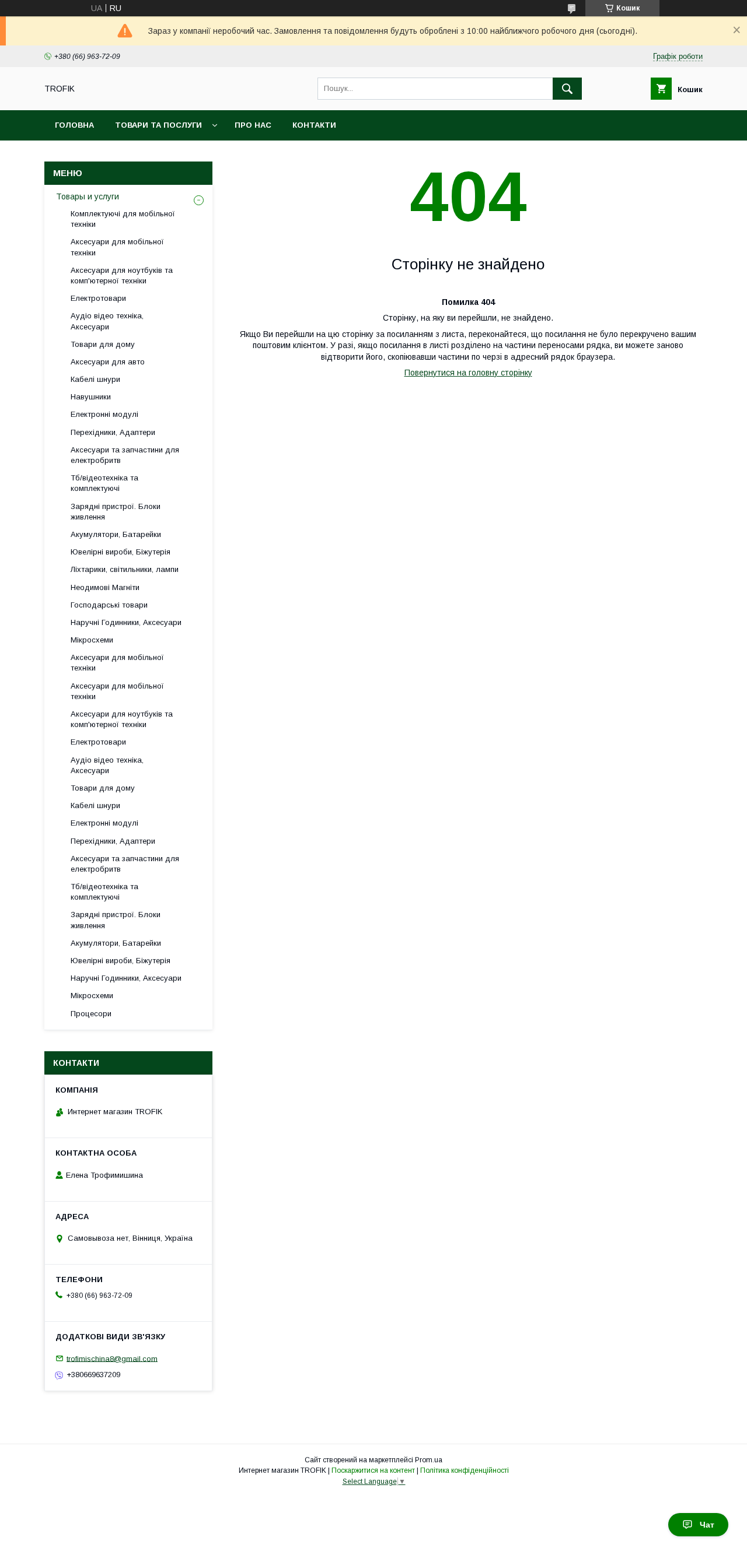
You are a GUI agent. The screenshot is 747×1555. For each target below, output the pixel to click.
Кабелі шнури (95, 379)
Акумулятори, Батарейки (116, 534)
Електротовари (98, 298)
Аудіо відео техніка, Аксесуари (107, 321)
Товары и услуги (87, 196)
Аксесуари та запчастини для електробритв (125, 455)
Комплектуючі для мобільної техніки (123, 219)
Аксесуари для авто (108, 361)
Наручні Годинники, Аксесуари (126, 622)
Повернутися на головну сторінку (468, 372)
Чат (707, 1524)
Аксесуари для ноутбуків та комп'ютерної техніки (122, 275)
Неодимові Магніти (105, 587)
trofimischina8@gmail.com (112, 1358)
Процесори (91, 1013)
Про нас (253, 125)
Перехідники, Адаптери (113, 432)
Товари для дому (103, 344)
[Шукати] (567, 89)
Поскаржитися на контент (373, 1470)
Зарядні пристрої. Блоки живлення (115, 511)
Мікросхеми (92, 640)
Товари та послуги (158, 125)
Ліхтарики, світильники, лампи (125, 569)
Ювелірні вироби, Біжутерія (120, 551)
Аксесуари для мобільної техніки (117, 247)
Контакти (314, 125)
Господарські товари (109, 605)
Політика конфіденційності (464, 1470)
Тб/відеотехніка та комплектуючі (104, 483)
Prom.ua (428, 1460)
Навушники (91, 396)
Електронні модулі (104, 414)
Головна (74, 125)
